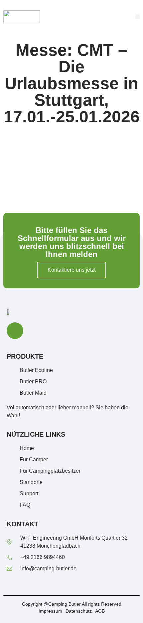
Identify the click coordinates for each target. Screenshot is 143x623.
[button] (137, 16)
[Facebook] (15, 330)
